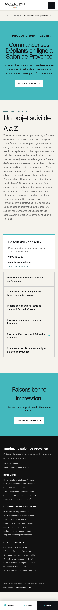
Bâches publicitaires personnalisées (17, 531)
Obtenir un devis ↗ (29, 83)
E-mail (28, 605)
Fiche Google (8, 587)
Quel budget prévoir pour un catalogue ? (18, 567)
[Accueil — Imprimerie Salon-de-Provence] (15, 5)
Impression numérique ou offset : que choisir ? (21, 570)
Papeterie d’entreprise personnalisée (17, 499)
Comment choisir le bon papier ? (15, 547)
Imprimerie (9, 475)
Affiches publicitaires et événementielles (18, 492)
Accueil (6, 16)
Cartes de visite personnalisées (15, 488)
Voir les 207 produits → (12, 464)
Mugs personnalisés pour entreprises (17, 535)
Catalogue (17, 16)
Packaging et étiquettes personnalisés (18, 523)
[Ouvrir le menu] (51, 5)
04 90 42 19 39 (15, 257)
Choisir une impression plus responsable (19, 555)
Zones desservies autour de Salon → (17, 468)
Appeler (9, 605)
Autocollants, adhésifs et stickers (15, 527)
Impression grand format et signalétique (18, 516)
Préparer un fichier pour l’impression (17, 551)
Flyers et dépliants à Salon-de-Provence (18, 480)
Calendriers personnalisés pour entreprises (20, 496)
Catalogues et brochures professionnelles (19, 484)
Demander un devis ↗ (29, 421)
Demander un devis (23, 587)
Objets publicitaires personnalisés (16, 512)
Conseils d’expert (14, 542)
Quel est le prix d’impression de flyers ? (18, 559)
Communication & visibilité (20, 507)
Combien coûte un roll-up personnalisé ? (19, 563)
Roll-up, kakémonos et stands (14, 519)
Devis (47, 605)
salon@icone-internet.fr (20, 262)
